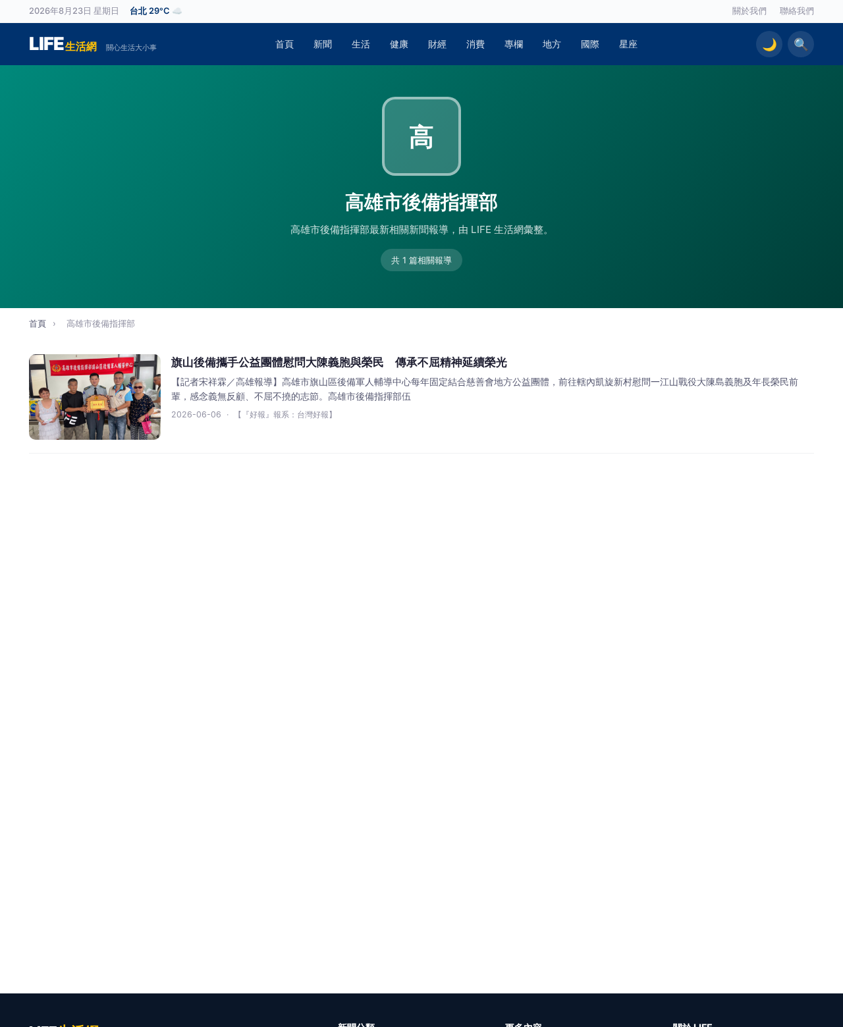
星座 (628, 43)
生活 (361, 43)
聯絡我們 (797, 11)
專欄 (513, 43)
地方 (552, 43)
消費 (475, 43)
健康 (399, 43)
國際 (590, 43)
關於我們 (749, 11)
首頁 (284, 43)
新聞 (322, 43)
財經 (437, 43)
